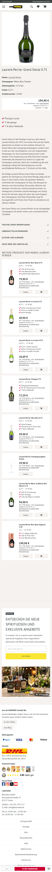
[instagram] (7, 784)
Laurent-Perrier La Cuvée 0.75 (30, 301)
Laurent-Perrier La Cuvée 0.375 (31, 340)
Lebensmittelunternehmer (15, 231)
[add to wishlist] (38, 6)
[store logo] (14, 6)
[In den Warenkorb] (41, 292)
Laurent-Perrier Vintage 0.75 (30, 379)
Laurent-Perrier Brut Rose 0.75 (30, 263)
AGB (26, 843)
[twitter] (12, 784)
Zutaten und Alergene (12, 237)
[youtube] (16, 784)
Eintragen (26, 656)
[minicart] (44, 6)
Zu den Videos (9, 722)
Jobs (26, 832)
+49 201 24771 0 (16, 804)
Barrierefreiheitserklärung (26, 854)
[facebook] (3, 784)
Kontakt (26, 826)
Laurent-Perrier (14, 77)
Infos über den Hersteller (15, 244)
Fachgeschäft (26, 821)
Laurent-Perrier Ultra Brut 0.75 (31, 418)
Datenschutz (26, 849)
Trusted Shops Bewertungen (16, 225)
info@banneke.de (16, 807)
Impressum (26, 860)
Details (25, 292)
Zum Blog (7, 727)
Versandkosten (44, 103)
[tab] (26, 225)
